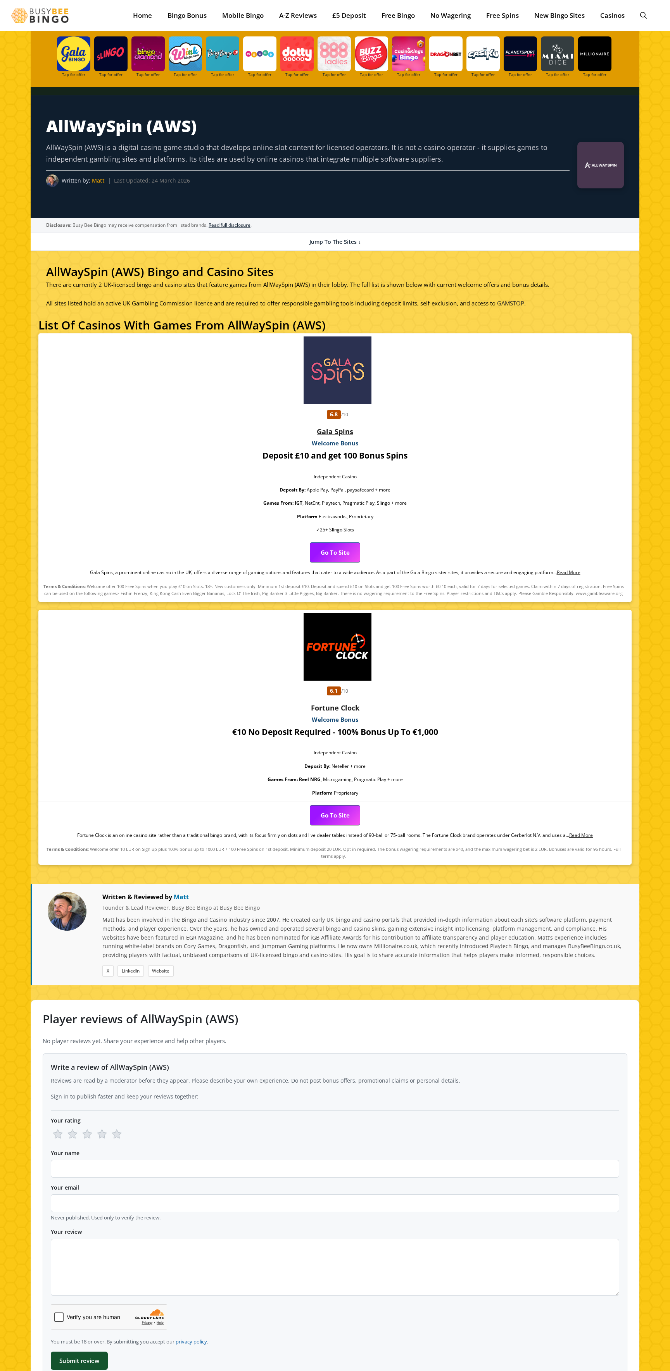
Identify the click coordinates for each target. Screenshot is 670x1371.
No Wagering (450, 15)
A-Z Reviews (298, 15)
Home (142, 15)
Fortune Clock (335, 707)
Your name (65, 1153)
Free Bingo (398, 15)
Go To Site (335, 552)
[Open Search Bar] (643, 15)
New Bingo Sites (559, 15)
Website (160, 970)
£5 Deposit (349, 15)
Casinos (612, 15)
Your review (66, 1231)
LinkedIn (131, 970)
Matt (98, 180)
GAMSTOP (510, 303)
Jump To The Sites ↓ (335, 241)
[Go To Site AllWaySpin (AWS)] (597, 167)
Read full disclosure (229, 225)
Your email (65, 1187)
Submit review (79, 1360)
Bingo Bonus (187, 15)
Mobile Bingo (243, 15)
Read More (568, 572)
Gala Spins (335, 431)
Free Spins (502, 15)
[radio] (58, 1134)
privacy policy (191, 1341)
